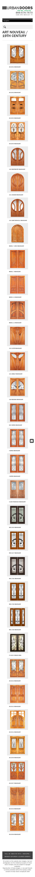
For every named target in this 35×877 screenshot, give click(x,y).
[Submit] (4, 27)
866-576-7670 (16, 854)
